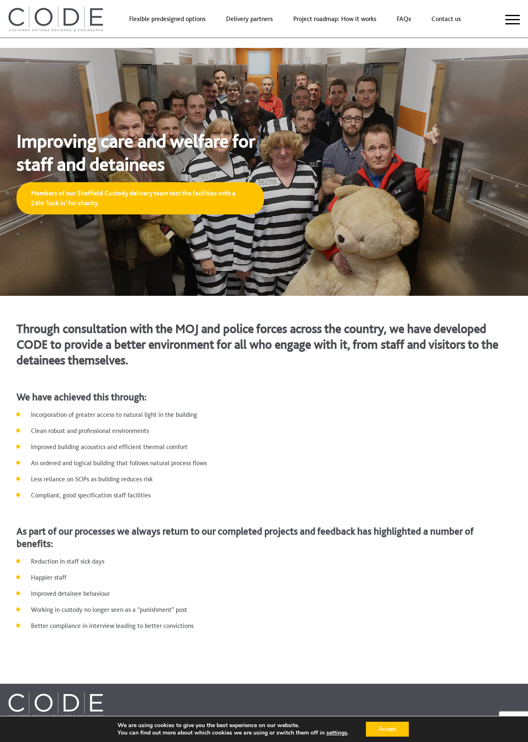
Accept (387, 729)
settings (336, 733)
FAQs (404, 19)
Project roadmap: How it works (334, 19)
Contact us (446, 19)
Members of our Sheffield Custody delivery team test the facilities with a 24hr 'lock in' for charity (133, 198)
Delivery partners (249, 19)
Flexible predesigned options (167, 19)
